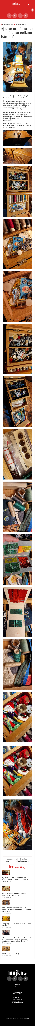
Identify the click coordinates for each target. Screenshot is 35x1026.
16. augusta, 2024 (6, 883)
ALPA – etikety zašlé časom (12, 954)
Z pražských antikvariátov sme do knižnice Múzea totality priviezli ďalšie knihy (15, 879)
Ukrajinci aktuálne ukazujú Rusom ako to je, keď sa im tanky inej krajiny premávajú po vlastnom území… (17, 940)
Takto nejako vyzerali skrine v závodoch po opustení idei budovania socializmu (16, 909)
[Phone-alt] (20, 15)
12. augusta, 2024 (6, 943)
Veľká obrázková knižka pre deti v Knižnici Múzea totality (15, 894)
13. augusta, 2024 (6, 927)
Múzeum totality (20, 24)
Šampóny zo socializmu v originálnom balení (17, 925)
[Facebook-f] (9, 15)
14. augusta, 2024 (6, 913)
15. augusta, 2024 (6, 897)
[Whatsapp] (14, 15)
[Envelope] (25, 15)
